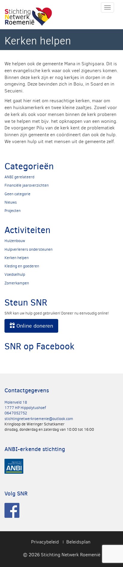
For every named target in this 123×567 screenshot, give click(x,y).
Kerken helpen (16, 257)
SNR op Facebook (39, 346)
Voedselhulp (14, 274)
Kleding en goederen (21, 266)
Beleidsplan (78, 542)
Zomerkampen (16, 283)
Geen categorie (17, 193)
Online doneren (34, 325)
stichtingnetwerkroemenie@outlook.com (38, 418)
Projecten (12, 210)
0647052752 (15, 413)
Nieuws (10, 202)
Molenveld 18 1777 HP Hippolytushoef (25, 405)
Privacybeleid (45, 542)
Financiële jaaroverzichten (26, 185)
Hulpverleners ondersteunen (28, 249)
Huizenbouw (14, 240)
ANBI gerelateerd (19, 176)
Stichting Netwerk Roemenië (70, 554)
